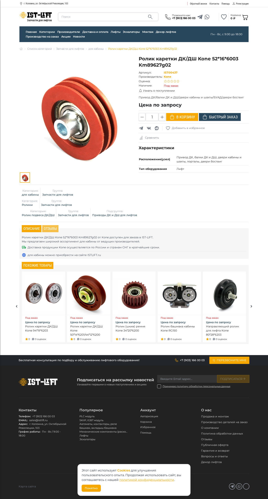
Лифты (115, 32)
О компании (210, 428)
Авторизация (149, 416)
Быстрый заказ (223, 117)
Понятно (91, 488)
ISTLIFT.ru (94, 255)
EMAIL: (23, 420)
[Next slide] (251, 306)
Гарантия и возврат (215, 450)
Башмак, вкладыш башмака (98, 427)
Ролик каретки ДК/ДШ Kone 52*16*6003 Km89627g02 (142, 49)
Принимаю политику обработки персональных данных (196, 386)
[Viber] (214, 17)
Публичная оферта (214, 445)
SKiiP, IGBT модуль (91, 420)
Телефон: (25, 416)
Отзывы (206, 439)
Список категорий (39, 49)
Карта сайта (27, 486)
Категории (47, 32)
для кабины (96, 49)
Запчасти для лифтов (70, 49)
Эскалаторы (131, 32)
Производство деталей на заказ (224, 422)
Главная (31, 32)
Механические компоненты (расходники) (107, 431)
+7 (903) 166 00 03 (43, 416)
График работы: (29, 431)
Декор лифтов (166, 32)
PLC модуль (87, 416)
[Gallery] (24, 177)
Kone (167, 76)
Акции (66, 36)
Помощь (145, 432)
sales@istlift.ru (38, 420)
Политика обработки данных (222, 433)
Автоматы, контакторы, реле (98, 423)
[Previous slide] (17, 306)
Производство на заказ (42, 36)
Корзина (146, 421)
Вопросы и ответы (214, 456)
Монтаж (147, 32)
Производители (68, 32)
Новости (79, 36)
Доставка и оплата (95, 32)
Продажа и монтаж (215, 416)
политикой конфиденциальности (146, 480)
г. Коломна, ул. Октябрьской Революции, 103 (46, 3)
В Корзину (185, 117)
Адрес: (23, 423)
